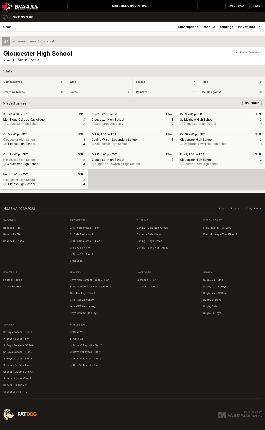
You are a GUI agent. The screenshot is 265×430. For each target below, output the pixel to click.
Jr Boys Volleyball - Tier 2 (86, 345)
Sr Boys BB (76, 260)
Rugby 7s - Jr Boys (215, 286)
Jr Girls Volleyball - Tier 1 (85, 365)
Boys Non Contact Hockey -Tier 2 (90, 286)
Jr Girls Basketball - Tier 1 (85, 227)
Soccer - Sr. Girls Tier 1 (17, 365)
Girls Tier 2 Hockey (82, 299)
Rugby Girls (210, 306)
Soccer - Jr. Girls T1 (15, 385)
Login (256, 5)
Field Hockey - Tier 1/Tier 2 (220, 234)
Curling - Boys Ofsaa (149, 241)
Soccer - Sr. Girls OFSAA (18, 371)
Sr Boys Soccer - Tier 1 (17, 332)
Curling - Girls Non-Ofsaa (152, 227)
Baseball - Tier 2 (13, 234)
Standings (225, 27)
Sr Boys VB (77, 332)
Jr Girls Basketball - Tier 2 (86, 241)
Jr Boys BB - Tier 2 (81, 254)
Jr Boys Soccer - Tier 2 (17, 358)
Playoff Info (246, 27)
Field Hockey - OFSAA (217, 227)
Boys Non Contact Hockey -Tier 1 (90, 279)
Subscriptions (188, 27)
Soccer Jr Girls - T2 (15, 391)
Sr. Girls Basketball (81, 234)
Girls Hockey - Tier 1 (82, 293)
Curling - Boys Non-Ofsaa (152, 247)
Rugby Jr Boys (212, 313)
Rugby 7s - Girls (213, 279)
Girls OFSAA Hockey (82, 306)
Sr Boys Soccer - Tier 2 (17, 351)
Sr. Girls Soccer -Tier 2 (17, 378)
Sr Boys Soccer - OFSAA (18, 345)
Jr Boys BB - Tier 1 (81, 247)
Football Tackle (12, 279)
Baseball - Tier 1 (13, 227)
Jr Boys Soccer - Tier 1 (17, 338)
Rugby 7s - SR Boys (215, 293)
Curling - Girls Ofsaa (149, 234)
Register (236, 208)
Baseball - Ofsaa (13, 241)
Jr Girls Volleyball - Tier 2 (85, 358)
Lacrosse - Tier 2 (147, 286)
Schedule (208, 27)
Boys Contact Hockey (83, 313)
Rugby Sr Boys (212, 299)
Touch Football (12, 286)
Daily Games (236, 5)
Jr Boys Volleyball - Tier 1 (85, 351)
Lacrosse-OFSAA (147, 279)
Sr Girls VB (76, 338)
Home (7, 27)
